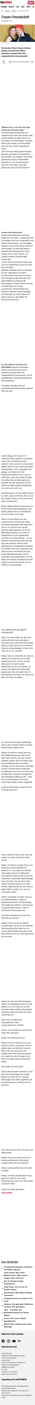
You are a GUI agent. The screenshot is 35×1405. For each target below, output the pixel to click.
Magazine (7, 11)
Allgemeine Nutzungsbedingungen (13, 1356)
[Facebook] (3, 1341)
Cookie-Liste (6, 1360)
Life (17, 7)
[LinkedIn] (19, 1341)
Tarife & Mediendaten (9, 1388)
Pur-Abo (4, 1369)
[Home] (2, 11)
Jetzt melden (6, 1192)
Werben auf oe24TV (8, 1367)
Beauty (11, 7)
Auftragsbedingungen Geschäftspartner (15, 1386)
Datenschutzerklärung (9, 1358)
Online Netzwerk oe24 (9, 1347)
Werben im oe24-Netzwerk (11, 1365)
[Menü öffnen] (33, 7)
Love (23, 7)
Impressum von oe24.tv (9, 1374)
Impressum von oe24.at (9, 1372)
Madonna (14, 11)
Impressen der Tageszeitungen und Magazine (17, 1395)
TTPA (3, 1397)
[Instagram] (8, 1341)
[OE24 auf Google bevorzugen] (32, 62)
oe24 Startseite (7, 1353)
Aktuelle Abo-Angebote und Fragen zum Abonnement (15, 1392)
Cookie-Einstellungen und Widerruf (13, 1362)
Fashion (4, 7)
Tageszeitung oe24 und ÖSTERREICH (14, 1379)
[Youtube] (14, 1341)
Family (29, 7)
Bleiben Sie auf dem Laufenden (12, 1334)
